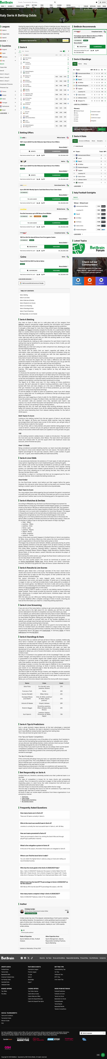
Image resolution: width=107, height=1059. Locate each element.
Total (101, 151)
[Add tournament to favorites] (21, 55)
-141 (56, 81)
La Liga (30, 974)
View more (56, 246)
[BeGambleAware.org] (7, 1039)
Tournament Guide (6, 1018)
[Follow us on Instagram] (22, 958)
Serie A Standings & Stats (27, 308)
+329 (65, 126)
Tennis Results (58, 1004)
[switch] (63, 51)
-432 (56, 103)
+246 (56, 94)
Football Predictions (60, 991)
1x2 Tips (57, 972)
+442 (65, 99)
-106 (56, 112)
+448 (65, 81)
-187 (65, 117)
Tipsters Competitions (60, 1009)
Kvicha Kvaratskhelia (27, 561)
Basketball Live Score (60, 999)
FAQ (2, 1023)
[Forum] (89, 249)
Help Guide (25, 798)
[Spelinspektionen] (84, 1039)
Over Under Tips (59, 979)
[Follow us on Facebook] (25, 958)
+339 (60, 117)
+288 (60, 126)
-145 (56, 99)
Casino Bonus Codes (33, 993)
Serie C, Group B (4, 77)
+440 (60, 85)
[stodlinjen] (69, 1039)
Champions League (33, 969)
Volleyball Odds (5, 984)
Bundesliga (31, 979)
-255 (56, 85)
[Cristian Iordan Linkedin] (67, 912)
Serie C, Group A (4, 74)
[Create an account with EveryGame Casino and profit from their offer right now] (63, 250)
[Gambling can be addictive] (23, 1039)
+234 (60, 112)
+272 (65, 76)
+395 (65, 112)
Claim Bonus (56, 151)
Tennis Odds (4, 972)
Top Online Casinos (33, 991)
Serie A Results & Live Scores (27, 303)
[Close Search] (54, 2)
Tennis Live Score (59, 996)
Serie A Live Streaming (26, 305)
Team (77, 70)
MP (92, 70)
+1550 (64, 103)
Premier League (32, 972)
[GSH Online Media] (7, 1048)
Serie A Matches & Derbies (27, 300)
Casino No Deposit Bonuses (35, 999)
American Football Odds (7, 977)
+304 (60, 81)
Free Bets (3, 993)
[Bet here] (79, 52)
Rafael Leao (39, 561)
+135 (65, 94)
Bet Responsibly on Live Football (28, 314)
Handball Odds (5, 982)
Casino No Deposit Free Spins (36, 1001)
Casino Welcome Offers (34, 996)
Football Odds (5, 969)
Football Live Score (60, 993)
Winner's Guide (5, 1020)
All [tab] (19, 51)
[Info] (103, 1055)
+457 (56, 121)
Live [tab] (23, 51)
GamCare (25, 797)
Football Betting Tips (60, 969)
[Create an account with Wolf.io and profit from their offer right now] (63, 179)
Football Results (59, 1001)
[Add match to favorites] (21, 57)
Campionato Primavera (6, 84)
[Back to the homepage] (6, 2)
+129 (56, 90)
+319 (60, 99)
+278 (60, 121)
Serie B (2, 70)
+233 (60, 76)
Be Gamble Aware (27, 801)
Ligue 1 (30, 982)
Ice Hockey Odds (6, 979)
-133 (65, 121)
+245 (60, 90)
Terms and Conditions (7, 1015)
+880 (65, 85)
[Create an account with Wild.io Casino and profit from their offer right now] (63, 155)
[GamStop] (53, 1039)
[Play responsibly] (38, 1039)
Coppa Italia (3, 67)
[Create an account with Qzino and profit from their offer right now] (63, 274)
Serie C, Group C (4, 80)
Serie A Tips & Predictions (27, 311)
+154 (56, 108)
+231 (60, 94)
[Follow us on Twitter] (28, 958)
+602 (60, 103)
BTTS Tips (57, 977)
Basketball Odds (5, 974)
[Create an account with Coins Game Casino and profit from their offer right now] (63, 203)
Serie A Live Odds (24, 297)
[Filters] (68, 51)
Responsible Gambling (29, 800)
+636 (56, 117)
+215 (65, 108)
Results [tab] (27, 51)
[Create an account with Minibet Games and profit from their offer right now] (63, 227)
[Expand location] (15, 49)
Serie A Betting (24, 295)
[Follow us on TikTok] (32, 958)
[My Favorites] (96, 2)
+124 (56, 76)
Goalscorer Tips (59, 974)
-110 (56, 126)
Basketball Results (59, 1006)
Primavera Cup (4, 87)
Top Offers (4, 991)
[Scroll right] (105, 141)
